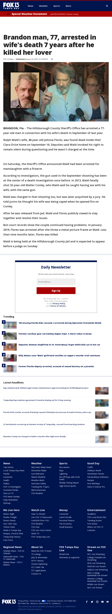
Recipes (90, 480)
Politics (6, 483)
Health (6, 480)
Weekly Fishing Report (69, 482)
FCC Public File (37, 567)
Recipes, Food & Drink (13, 533)
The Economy (65, 523)
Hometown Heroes (95, 473)
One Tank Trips (10, 523)
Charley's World (94, 470)
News (6, 463)
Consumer (7, 477)
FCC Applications (38, 570)
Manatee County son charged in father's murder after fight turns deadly (34, 436)
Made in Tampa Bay (12, 530)
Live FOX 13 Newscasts (41, 517)
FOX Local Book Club (96, 517)
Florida (6, 473)
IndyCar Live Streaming (97, 569)
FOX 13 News (8, 59)
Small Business (66, 527)
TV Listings (36, 554)
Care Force (8, 540)
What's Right (8, 514)
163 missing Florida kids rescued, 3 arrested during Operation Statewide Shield (60, 323)
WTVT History (37, 560)
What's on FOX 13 (95, 527)
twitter (92, 602)
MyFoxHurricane (38, 490)
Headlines (91, 514)
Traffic (90, 467)
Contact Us (36, 573)
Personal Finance (66, 520)
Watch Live (38, 510)
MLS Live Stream (94, 587)
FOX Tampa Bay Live (40, 536)
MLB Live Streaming (96, 563)
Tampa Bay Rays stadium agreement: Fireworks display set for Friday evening (37, 400)
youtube (102, 602)
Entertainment (96, 510)
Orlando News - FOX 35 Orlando (13, 552)
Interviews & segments (69, 557)
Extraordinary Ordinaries (98, 477)
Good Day (93, 463)
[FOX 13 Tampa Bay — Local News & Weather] (12, 6)
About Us (37, 547)
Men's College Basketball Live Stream (97, 574)
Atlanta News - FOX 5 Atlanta (12, 563)
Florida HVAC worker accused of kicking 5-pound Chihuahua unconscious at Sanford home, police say (47, 412)
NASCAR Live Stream (96, 566)
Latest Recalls (65, 517)
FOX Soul (35, 527)
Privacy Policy (59, 303)
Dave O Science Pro (96, 486)
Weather (36, 463)
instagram (97, 602)
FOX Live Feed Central (41, 530)
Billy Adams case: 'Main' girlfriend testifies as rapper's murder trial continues (59, 355)
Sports (63, 463)
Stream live (64, 554)
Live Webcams (37, 473)
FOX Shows (92, 523)
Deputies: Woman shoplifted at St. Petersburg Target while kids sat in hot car (59, 344)
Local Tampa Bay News (13, 470)
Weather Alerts (37, 480)
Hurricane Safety (38, 483)
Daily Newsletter (10, 500)
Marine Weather (38, 477)
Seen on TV (8, 493)
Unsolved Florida (10, 490)
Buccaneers (64, 467)
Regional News (12, 547)
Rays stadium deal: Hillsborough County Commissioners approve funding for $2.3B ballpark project (45, 388)
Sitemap (7, 503)
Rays (61, 470)
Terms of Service (58, 306)
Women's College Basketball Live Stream (97, 579)
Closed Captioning (39, 564)
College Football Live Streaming (96, 558)
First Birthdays (93, 483)
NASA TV (35, 533)
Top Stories (8, 467)
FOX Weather (37, 493)
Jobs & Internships (39, 557)
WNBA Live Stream (95, 584)
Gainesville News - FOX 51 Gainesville (13, 557)
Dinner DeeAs (9, 520)
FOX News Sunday (11, 496)
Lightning (63, 473)
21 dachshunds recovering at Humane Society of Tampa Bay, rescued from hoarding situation (44, 424)
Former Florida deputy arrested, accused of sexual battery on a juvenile (56, 366)
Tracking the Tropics (40, 486)
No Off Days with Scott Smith (69, 478)
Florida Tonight (10, 517)
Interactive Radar (38, 470)
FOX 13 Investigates (12, 486)
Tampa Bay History (11, 536)
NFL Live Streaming (96, 554)
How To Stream (38, 514)
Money (63, 510)
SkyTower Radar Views (41, 467)
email (107, 602)
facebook (87, 602)
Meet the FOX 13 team (41, 551)
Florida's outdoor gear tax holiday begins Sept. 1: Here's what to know (55, 333)
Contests (91, 530)
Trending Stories (94, 520)
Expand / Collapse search (107, 6)
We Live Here (11, 510)
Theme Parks (9, 527)
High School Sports (67, 486)
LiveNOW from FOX (40, 520)
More (68, 5)
